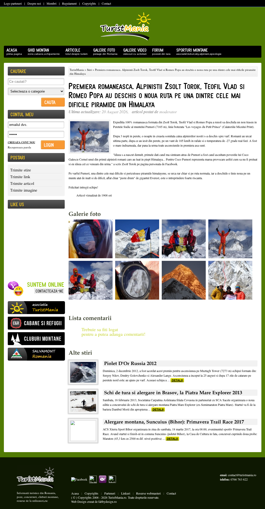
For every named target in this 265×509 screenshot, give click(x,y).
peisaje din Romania (104, 53)
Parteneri (109, 493)
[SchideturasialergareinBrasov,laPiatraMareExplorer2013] (180, 393)
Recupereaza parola (19, 147)
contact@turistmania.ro (242, 475)
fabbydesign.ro (107, 501)
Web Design (78, 501)
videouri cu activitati (133, 53)
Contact (106, 3)
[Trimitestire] (36, 170)
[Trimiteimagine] (36, 190)
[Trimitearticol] (36, 183)
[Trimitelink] (36, 176)
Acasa (75, 493)
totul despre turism (75, 53)
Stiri (89, 70)
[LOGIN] (53, 144)
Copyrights (89, 3)
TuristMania (77, 70)
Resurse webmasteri (148, 493)
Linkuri (125, 493)
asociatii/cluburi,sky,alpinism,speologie (198, 53)
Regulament (69, 3)
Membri (51, 3)
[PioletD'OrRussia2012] (180, 363)
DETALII (177, 380)
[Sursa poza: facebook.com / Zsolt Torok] (91, 257)
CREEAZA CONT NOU (21, 142)
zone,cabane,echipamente (42, 53)
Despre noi (34, 3)
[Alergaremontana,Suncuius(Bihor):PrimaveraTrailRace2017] (180, 422)
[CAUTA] (53, 102)
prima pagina (13, 53)
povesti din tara (160, 53)
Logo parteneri (13, 3)
